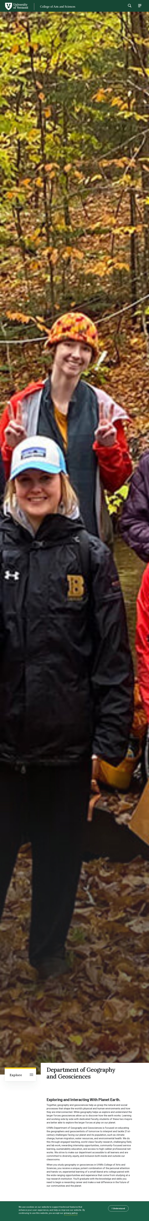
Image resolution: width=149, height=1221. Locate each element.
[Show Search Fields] (129, 5)
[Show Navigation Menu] (139, 5)
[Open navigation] (31, 1075)
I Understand (118, 1208)
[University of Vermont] (16, 10)
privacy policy (71, 1213)
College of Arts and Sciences (57, 6)
